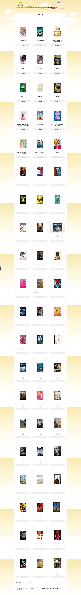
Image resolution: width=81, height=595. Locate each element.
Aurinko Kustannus (21, 2)
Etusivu (18, 11)
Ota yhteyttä (0, 268)
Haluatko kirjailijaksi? (54, 8)
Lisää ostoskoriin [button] (23, 45)
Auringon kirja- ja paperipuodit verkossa (42, 8)
